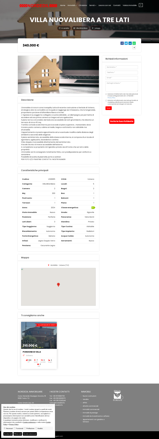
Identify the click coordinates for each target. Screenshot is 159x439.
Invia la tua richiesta (121, 121)
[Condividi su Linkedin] (130, 43)
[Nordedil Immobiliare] (38, 5)
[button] (24, 74)
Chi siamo (83, 5)
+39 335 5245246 (59, 400)
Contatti (116, 5)
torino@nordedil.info (57, 403)
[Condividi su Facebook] (122, 43)
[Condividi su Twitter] (126, 43)
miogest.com (58, 436)
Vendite (86, 399)
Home (62, 5)
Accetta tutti (8, 434)
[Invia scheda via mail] (134, 47)
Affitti (85, 403)
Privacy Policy (111, 98)
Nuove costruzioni (89, 396)
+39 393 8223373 (59, 398)
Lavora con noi (105, 5)
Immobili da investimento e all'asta (96, 416)
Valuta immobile (130, 5)
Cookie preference (29, 422)
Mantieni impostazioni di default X (41, 406)
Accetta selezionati (29, 434)
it (140, 5)
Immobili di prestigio (90, 413)
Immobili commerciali (91, 409)
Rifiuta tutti (17, 434)
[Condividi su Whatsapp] (134, 43)
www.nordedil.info (56, 405)
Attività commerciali (90, 406)
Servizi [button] (92, 5)
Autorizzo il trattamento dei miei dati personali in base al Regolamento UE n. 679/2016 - (123, 96)
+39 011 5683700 (59, 396)
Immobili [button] (71, 5)
